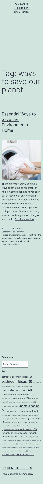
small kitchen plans (8, 454)
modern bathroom (11, 422)
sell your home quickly (27, 447)
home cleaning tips (12, 411)
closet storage (7, 386)
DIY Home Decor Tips (17, 468)
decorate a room (27, 386)
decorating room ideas (28, 402)
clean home (37, 382)
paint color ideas (10, 429)
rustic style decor (13, 447)
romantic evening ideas (15, 433)
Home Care (20, 232)
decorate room (20, 398)
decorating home (14, 402)
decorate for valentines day (17, 394)
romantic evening (26, 429)
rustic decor (22, 444)
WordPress (27, 474)
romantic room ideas (24, 440)
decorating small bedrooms (11, 406)
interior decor (28, 415)
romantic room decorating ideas (27, 437)
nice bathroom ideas (26, 426)
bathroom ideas (17, 382)
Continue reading (24, 219)
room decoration (12, 444)
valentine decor (24, 454)
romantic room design (9, 440)
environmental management (21, 235)
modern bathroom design (10, 426)
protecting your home (23, 238)
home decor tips (29, 411)
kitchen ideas (19, 419)
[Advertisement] (21, 43)
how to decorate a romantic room (12, 415)
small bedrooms (22, 451)
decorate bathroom (17, 390)
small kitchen (33, 451)
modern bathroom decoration (27, 422)
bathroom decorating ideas (17, 376)
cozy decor (17, 386)
